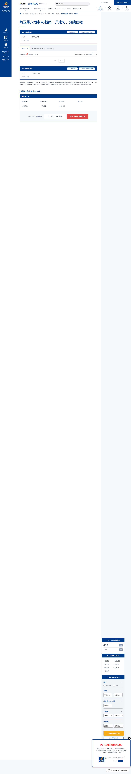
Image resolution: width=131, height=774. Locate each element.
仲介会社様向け (105, 2)
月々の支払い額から (6, 52)
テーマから (6, 56)
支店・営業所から (6, 60)
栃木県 (63, 106)
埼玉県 (63, 101)
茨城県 (44, 106)
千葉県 (81, 101)
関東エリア (25, 96)
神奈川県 (44, 101)
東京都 (25, 101)
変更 (121, 645)
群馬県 (25, 106)
